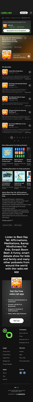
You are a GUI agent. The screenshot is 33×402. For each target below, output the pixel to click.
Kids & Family (18, 47)
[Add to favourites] (25, 38)
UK (18, 387)
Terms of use (6, 351)
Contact (21, 351)
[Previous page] (8, 137)
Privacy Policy (6, 354)
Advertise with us (24, 339)
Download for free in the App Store (16, 30)
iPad (4, 376)
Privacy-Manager (7, 364)
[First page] (5, 137)
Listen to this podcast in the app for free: (14, 22)
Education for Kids (7, 47)
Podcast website (6, 220)
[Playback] (29, 56)
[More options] (30, 38)
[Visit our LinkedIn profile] (20, 373)
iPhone (5, 373)
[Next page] (14, 140)
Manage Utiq (6, 361)
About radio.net (23, 333)
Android (5, 379)
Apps (20, 354)
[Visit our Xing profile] (24, 373)
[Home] (3, 18)
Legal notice (6, 357)
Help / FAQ (22, 357)
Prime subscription (24, 361)
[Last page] (18, 140)
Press (21, 336)
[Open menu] (31, 13)
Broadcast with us (24, 342)
